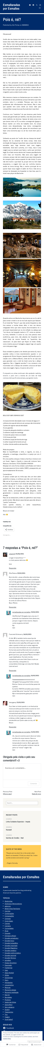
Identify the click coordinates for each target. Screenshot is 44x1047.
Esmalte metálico (10, 950)
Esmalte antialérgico (11, 938)
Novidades (8, 997)
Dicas (6, 931)
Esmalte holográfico (11, 943)
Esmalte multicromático (13, 953)
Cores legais (9, 921)
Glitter (7, 975)
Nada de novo (36, 794)
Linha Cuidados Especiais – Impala (18, 822)
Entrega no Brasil (10, 936)
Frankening (8, 968)
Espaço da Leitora (10, 963)
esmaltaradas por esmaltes (21, 612)
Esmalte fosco (9, 941)
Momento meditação (11, 992)
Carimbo (7, 911)
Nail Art (7, 995)
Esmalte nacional (10, 955)
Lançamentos (9, 985)
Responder (12, 568)
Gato (6, 970)
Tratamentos (9, 1012)
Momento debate (10, 990)
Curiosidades (9, 928)
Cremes (7, 923)
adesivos (8, 906)
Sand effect (8, 1005)
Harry (6, 980)
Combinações (9, 913)
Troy (6, 1014)
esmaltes (8, 960)
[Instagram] (40, 5)
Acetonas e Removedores (13, 904)
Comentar (33, 783)
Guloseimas (9, 978)
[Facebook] (33, 5)
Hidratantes (9, 982)
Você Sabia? (9, 1019)
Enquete (7, 933)
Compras (8, 918)
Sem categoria (9, 1007)
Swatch (7, 1010)
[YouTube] (30, 5)
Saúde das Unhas (10, 1002)
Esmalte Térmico (10, 958)
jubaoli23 (12, 554)
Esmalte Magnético (11, 948)
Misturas (7, 987)
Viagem (7, 1017)
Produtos (8, 1000)
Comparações (9, 916)
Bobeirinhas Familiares (12, 909)
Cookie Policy (7, 1038)
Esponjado (8, 965)
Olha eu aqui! (7, 794)
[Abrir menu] (39, 8)
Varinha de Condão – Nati (15, 838)
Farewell (9, 830)
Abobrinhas (8, 901)
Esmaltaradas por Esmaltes (11, 7)
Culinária (8, 926)
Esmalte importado (11, 946)
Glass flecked (9, 973)
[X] (37, 5)
